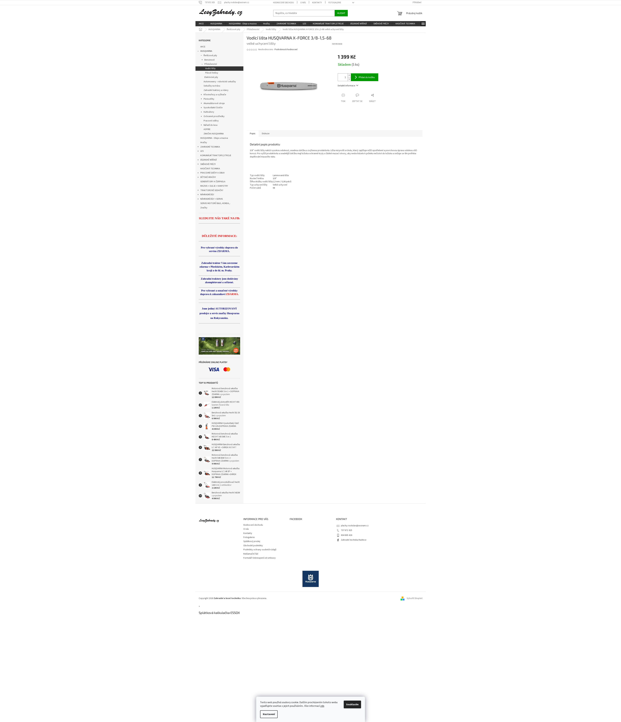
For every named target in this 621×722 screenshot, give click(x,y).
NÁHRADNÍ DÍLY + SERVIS (211, 199)
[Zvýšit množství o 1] (349, 75)
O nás (303, 2)
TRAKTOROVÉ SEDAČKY (211, 190)
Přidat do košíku (367, 77)
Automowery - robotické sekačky (220, 81)
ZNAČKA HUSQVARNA (214, 133)
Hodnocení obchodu (283, 2)
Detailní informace (346, 85)
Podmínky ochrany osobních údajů (259, 549)
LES (202, 151)
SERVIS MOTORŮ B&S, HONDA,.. (215, 203)
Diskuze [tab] (266, 133)
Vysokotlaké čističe (213, 107)
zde (322, 706)
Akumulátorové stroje (214, 103)
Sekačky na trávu (212, 85)
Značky (203, 207)
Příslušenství (210, 64)
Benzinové (209, 60)
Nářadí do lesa (210, 125)
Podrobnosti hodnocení (286, 49)
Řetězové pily (210, 55)
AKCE (202, 46)
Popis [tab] (252, 133)
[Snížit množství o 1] (349, 79)
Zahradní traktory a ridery (216, 90)
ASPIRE (207, 129)
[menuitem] (201, 23)
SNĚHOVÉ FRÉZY (208, 164)
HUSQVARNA (206, 51)
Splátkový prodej (251, 541)
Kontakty (317, 2)
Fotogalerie (334, 2)
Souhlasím (352, 704)
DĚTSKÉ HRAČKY (208, 177)
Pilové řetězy (211, 72)
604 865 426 (346, 535)
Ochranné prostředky (214, 116)
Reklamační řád (250, 553)
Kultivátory (209, 112)
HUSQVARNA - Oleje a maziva (214, 138)
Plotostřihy (209, 99)
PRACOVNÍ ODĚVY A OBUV (212, 172)
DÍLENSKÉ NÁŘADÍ (208, 159)
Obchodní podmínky (253, 545)
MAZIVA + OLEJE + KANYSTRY (214, 186)
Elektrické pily (211, 77)
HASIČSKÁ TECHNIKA (210, 168)
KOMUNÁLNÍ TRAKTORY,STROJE (215, 155)
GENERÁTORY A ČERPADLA (212, 181)
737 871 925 (346, 530)
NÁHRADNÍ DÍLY (207, 194)
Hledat (341, 13)
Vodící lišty (210, 68)
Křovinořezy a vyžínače (215, 94)
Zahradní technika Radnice (353, 540)
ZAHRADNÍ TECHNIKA (210, 146)
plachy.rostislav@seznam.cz (355, 525)
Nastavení (269, 714)
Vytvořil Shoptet (414, 598)
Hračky (203, 142)
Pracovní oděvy (211, 120)
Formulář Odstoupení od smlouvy (259, 558)
